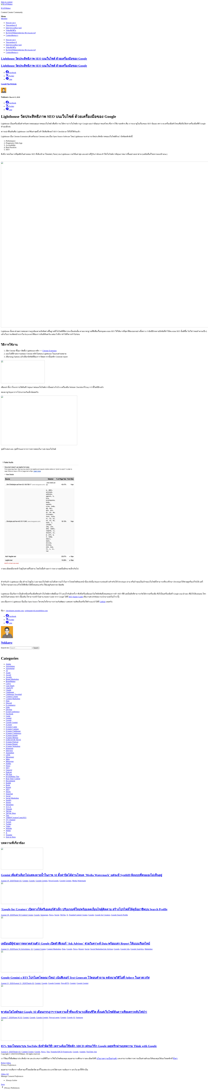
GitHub (102, 602)
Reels (8, 785)
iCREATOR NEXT (13, 740)
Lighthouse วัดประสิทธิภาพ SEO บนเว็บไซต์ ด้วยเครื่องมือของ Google (44, 58)
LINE (8, 755)
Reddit (8, 783)
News (11, 23)
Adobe (8, 664)
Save (3, 1084)
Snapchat (9, 794)
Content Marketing (13, 699)
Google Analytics (137, 949)
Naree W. (17, 915)
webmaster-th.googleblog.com (36, 611)
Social (8, 796)
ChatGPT (9, 688)
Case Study (10, 686)
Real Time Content (13, 779)
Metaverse (10, 761)
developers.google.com (15, 611)
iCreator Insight (12, 735)
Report (8, 787)
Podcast (9, 772)
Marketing (149, 949)
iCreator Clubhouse (13, 731)
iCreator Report (12, 744)
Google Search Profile (119, 915)
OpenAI (9, 770)
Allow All (5, 1074)
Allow (8, 1063)
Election (9, 709)
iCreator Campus (12, 729)
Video (11, 30)
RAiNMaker (6, 8)
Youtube (9, 835)
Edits (8, 707)
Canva (8, 684)
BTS (67, 983)
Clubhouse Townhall (14, 694)
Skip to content (6, 2)
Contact (12, 35)
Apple (8, 673)
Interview (14, 28)
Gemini (8, 718)
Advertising (10, 666)
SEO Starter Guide (76, 597)
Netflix (8, 764)
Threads (9, 809)
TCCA (8, 807)
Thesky (16, 881)
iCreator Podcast (12, 742)
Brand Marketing (12, 679)
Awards (9, 677)
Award (8, 675)
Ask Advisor (108, 949)
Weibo (8, 831)
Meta (8, 759)
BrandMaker (10, 681)
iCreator (9, 725)
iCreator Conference (13, 733)
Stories (8, 802)
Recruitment (10, 781)
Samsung (79, 1018)
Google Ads (125, 949)
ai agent (56, 1018)
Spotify (8, 800)
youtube (82, 1052)
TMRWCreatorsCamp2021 (16, 818)
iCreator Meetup (12, 738)
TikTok (8, 811)
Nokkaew (6, 642)
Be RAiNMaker (21, 33)
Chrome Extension (49, 351)
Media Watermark (79, 881)
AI (7, 671)
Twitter (8, 824)
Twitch (8, 822)
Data (7, 701)
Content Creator (12, 697)
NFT (8, 768)
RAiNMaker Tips (12, 777)
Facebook (9, 714)
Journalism (10, 753)
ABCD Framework (64, 1052)
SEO (8, 789)
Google (4, 84)
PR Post (9, 774)
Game (8, 716)
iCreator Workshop (13, 746)
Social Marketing (12, 798)
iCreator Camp (11, 727)
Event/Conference (13, 712)
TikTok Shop (11, 813)
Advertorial (10, 668)
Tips (11, 25)
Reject (3, 1063)
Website (13, 84)
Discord (9, 703)
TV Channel (10, 820)
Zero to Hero (11, 837)
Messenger (10, 757)
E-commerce (10, 705)
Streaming (9, 805)
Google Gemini (12, 722)
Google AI (71, 1018)
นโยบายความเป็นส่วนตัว (107, 1058)
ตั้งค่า (175, 1058)
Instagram (9, 748)
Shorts (8, 792)
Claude (8, 690)
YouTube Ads (91, 1052)
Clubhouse (10, 692)
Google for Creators (102, 915)
